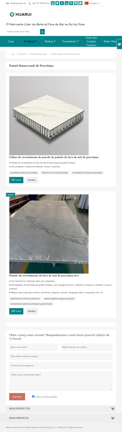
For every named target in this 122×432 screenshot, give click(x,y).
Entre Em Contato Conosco (91, 41)
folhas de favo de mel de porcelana (55, 173)
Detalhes (32, 180)
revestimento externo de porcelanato (23, 173)
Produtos (29, 41)
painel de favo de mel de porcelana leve (25, 299)
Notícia (49, 41)
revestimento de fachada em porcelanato (87, 173)
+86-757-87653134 (40, 3)
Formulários (69, 41)
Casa (11, 41)
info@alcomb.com (18, 3)
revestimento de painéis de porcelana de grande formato (31, 304)
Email (16, 179)
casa (12, 54)
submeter (17, 396)
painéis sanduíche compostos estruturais (59, 299)
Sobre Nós (110, 41)
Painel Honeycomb (38, 54)
